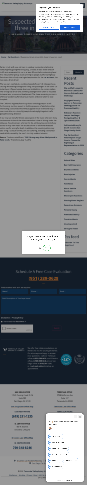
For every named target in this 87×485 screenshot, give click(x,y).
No (40, 248)
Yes (46, 248)
